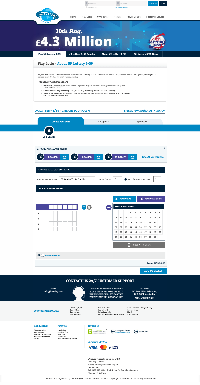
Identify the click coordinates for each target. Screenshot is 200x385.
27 (145, 222)
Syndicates (103, 16)
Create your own (61, 121)
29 (155, 222)
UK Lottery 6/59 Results (82, 54)
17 (145, 217)
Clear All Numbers (142, 245)
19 (155, 217)
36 (140, 227)
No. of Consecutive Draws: (140, 179)
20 (160, 217)
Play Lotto (87, 16)
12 (121, 217)
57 (145, 237)
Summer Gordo (132, 310)
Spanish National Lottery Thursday (111, 314)
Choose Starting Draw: (47, 179)
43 (126, 232)
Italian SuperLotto (105, 312)
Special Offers (63, 332)
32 (121, 227)
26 (140, 222)
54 (131, 237)
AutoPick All (125, 199)
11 (116, 217)
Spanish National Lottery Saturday (139, 308)
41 (116, 232)
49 (155, 232)
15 (135, 217)
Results (117, 16)
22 (121, 222)
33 (126, 227)
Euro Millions (74, 310)
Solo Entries (49, 137)
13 (126, 217)
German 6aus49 (75, 314)
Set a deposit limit (96, 362)
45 (136, 232)
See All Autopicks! (153, 157)
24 (131, 222)
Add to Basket (153, 271)
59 (155, 237)
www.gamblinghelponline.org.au (103, 364)
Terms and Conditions (42, 336)
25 (136, 222)
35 (136, 227)
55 (136, 237)
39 (155, 227)
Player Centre (134, 16)
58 (150, 237)
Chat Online (112, 370)
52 (121, 237)
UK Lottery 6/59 (76, 308)
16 (140, 217)
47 (145, 232)
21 (116, 222)
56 (140, 237)
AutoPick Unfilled (153, 199)
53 (126, 237)
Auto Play (61, 334)
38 (150, 227)
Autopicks (103, 121)
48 (150, 232)
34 (131, 227)
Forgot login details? (122, 7)
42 (121, 232)
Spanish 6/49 (103, 310)
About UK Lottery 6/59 (114, 54)
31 (116, 227)
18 (150, 217)
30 (160, 222)
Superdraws (62, 336)
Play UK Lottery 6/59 (49, 54)
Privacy (36, 338)
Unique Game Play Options (68, 338)
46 (140, 232)
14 (131, 217)
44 (131, 232)
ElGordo (130, 312)
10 (160, 212)
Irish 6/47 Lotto (104, 308)
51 (116, 237)
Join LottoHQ (39, 332)
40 (160, 227)
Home (73, 16)
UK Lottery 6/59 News (146, 54)
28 (150, 222)
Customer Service (155, 16)
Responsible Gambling (42, 334)
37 (145, 227)
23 (126, 222)
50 (160, 232)
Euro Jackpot (74, 312)
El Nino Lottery (132, 314)
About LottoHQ (40, 330)
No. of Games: (105, 179)
